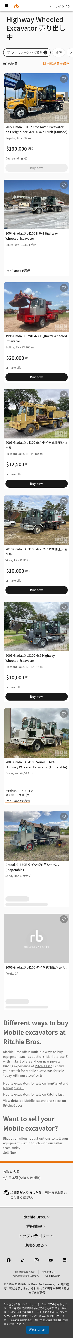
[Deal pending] (26, 158)
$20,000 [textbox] (15, 358)
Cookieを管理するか (21, 1320)
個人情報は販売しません (26, 1275)
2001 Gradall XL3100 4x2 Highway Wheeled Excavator (30, 658)
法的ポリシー (49, 1272)
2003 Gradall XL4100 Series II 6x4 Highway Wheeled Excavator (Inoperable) (36, 764)
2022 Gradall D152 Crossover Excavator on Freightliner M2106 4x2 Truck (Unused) (36, 129)
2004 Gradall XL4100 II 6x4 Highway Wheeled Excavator (31, 236)
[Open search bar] (49, 5)
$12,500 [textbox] (15, 464)
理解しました (37, 1329)
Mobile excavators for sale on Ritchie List (33, 1094)
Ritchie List (43, 1066)
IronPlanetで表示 (17, 270)
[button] (27, 52)
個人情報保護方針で (53, 1320)
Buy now (36, 377)
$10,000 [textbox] (15, 571)
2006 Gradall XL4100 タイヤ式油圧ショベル (36, 967)
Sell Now (10, 1152)
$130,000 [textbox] (16, 149)
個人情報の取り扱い (24, 1272)
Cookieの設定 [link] (52, 1275)
